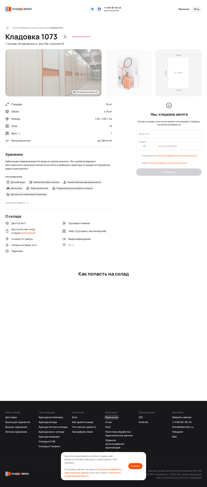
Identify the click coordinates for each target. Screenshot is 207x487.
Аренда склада (48, 422)
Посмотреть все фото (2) (87, 92)
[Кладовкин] (18, 9)
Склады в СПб (47, 441)
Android (143, 422)
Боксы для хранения (17, 422)
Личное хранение (16, 431)
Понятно (135, 466)
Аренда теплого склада (53, 427)
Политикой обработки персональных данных (177, 155)
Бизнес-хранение (16, 427)
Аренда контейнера (51, 417)
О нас (108, 422)
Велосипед (16, 188)
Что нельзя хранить (84, 427)
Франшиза (184, 9)
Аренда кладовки (49, 436)
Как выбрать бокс (82, 431)
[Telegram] (92, 9)
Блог (75, 417)
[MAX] (99, 9)
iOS (141, 417)
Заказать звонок (181, 417)
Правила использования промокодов (114, 444)
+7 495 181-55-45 (112, 7)
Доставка (11, 417)
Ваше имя (144, 133)
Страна (142, 142)
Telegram (177, 431)
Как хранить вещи (82, 422)
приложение (28, 233)
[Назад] (7, 28)
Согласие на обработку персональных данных (167, 163)
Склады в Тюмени (49, 446)
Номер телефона (167, 146)
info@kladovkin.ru (182, 427)
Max (174, 436)
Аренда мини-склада (51, 431)
